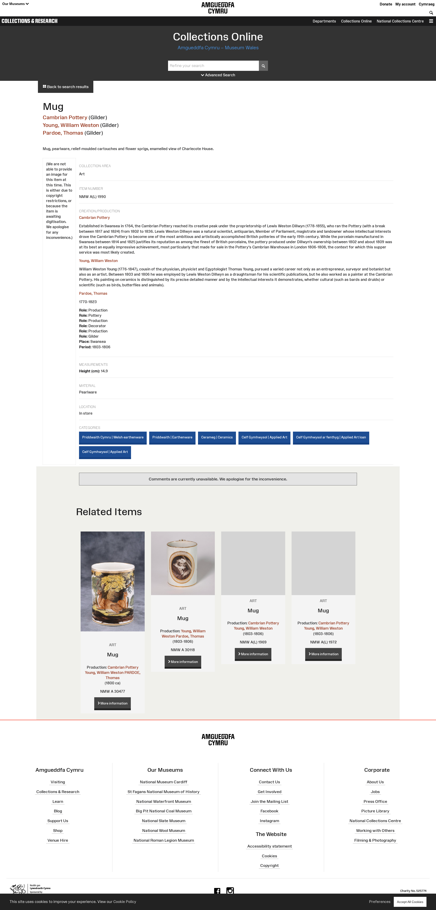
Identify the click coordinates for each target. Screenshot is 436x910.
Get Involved (269, 791)
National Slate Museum (163, 821)
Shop (57, 830)
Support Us (57, 821)
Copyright (269, 865)
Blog (58, 811)
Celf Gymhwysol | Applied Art (264, 437)
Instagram (269, 821)
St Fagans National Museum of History (164, 791)
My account (405, 4)
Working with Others (375, 830)
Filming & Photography (375, 840)
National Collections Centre (400, 21)
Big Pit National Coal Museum (163, 811)
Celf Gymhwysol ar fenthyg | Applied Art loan (331, 437)
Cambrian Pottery (65, 117)
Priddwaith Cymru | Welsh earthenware (113, 437)
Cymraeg (426, 4)
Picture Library (375, 811)
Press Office (375, 801)
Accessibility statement (269, 846)
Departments (324, 21)
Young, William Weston (71, 125)
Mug (112, 654)
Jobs (375, 791)
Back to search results (67, 86)
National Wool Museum (163, 830)
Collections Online (356, 21)
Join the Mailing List (269, 801)
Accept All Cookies (410, 902)
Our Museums (14, 4)
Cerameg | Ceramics (217, 437)
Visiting (58, 782)
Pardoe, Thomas (63, 133)
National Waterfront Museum (163, 801)
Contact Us (269, 782)
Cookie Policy (124, 902)
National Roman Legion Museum (164, 840)
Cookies (269, 855)
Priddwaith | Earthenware (172, 437)
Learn (57, 801)
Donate (386, 4)
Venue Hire (57, 840)
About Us (375, 782)
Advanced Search (219, 75)
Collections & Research (29, 20)
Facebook (269, 811)
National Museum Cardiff (163, 782)
